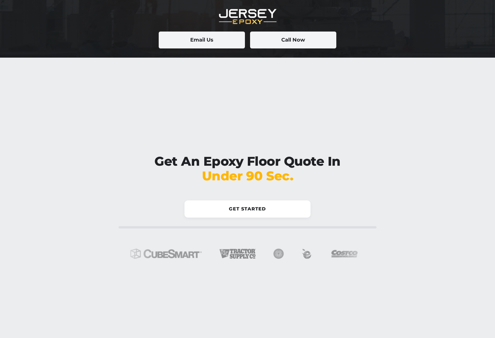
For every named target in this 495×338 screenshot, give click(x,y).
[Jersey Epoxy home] (247, 16)
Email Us (201, 40)
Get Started (247, 209)
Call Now (293, 40)
